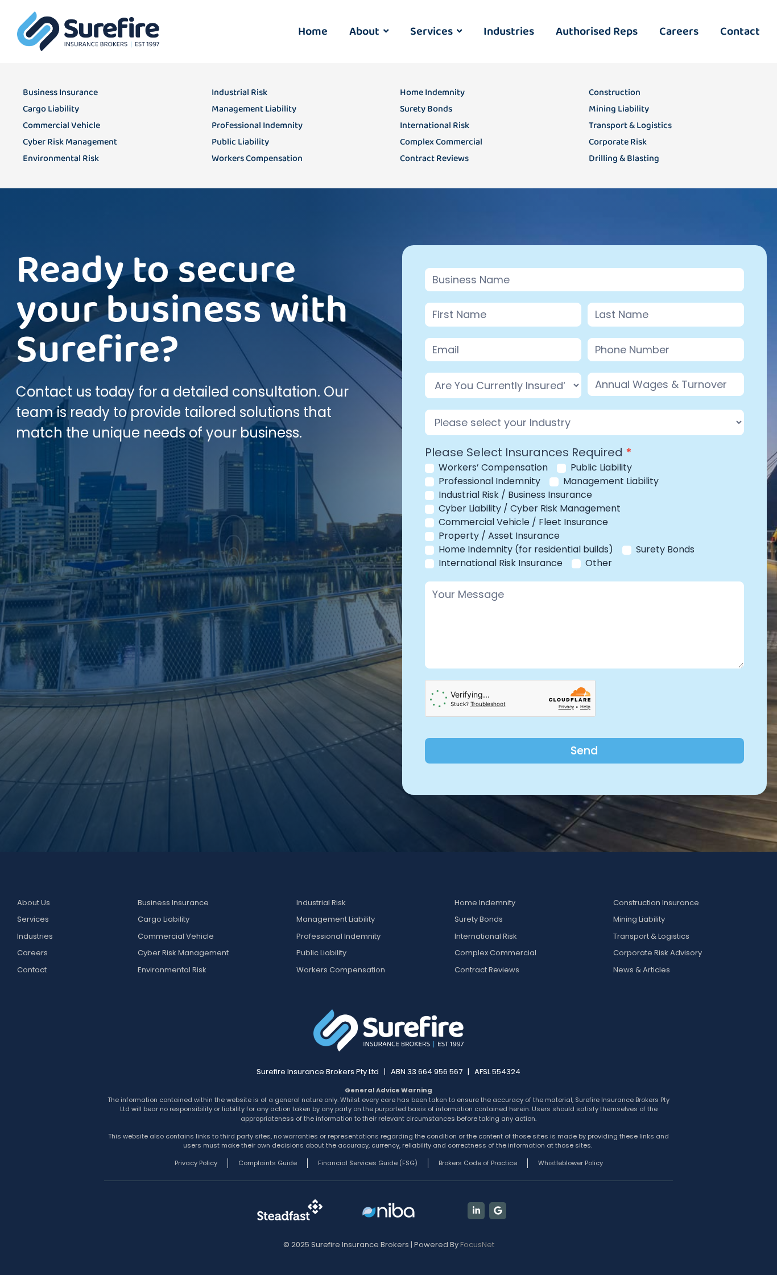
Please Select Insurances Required (528, 453)
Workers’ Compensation (492, 468)
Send (584, 750)
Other (597, 564)
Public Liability (600, 468)
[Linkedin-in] (476, 1210)
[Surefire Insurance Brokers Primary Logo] (88, 31)
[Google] (497, 1210)
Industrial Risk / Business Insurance (514, 495)
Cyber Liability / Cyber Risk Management (528, 509)
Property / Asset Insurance (498, 536)
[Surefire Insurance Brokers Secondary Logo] (388, 1030)
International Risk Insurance (499, 564)
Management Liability (610, 482)
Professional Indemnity (488, 482)
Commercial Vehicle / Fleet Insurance (522, 523)
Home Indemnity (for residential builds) (524, 550)
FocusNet (477, 1244)
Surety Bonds (664, 550)
